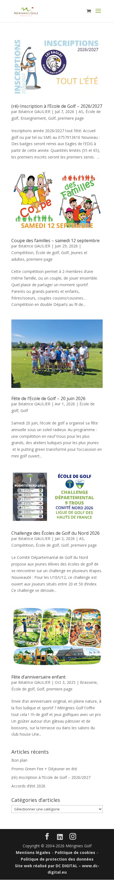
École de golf (47, 252)
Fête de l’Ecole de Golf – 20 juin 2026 (48, 398)
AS (81, 111)
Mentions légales (33, 852)
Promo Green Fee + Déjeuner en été (44, 768)
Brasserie (88, 682)
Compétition (22, 252)
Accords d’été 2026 (28, 786)
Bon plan (19, 760)
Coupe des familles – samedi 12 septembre (55, 240)
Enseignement (33, 118)
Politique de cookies (75, 852)
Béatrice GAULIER (34, 111)
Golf (52, 118)
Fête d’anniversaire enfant (38, 677)
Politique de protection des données (57, 859)
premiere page (71, 118)
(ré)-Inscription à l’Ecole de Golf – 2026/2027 (56, 106)
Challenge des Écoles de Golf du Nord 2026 (55, 533)
